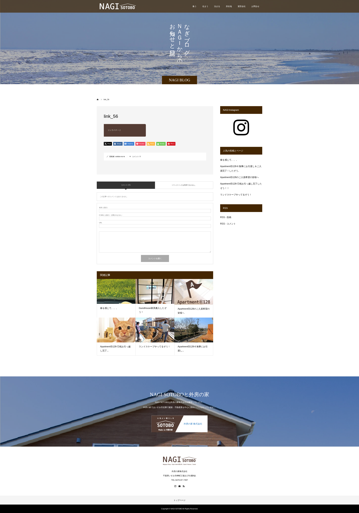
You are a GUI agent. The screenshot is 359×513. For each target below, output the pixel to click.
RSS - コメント (228, 224)
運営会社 (242, 6)
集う (194, 6)
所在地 (229, 6)
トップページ (179, 500)
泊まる (217, 6)
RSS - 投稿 (225, 217)
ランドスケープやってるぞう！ (154, 346)
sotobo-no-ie (120, 157)
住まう (205, 6)
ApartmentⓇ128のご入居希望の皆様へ (239, 177)
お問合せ (255, 6)
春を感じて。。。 (109, 308)
